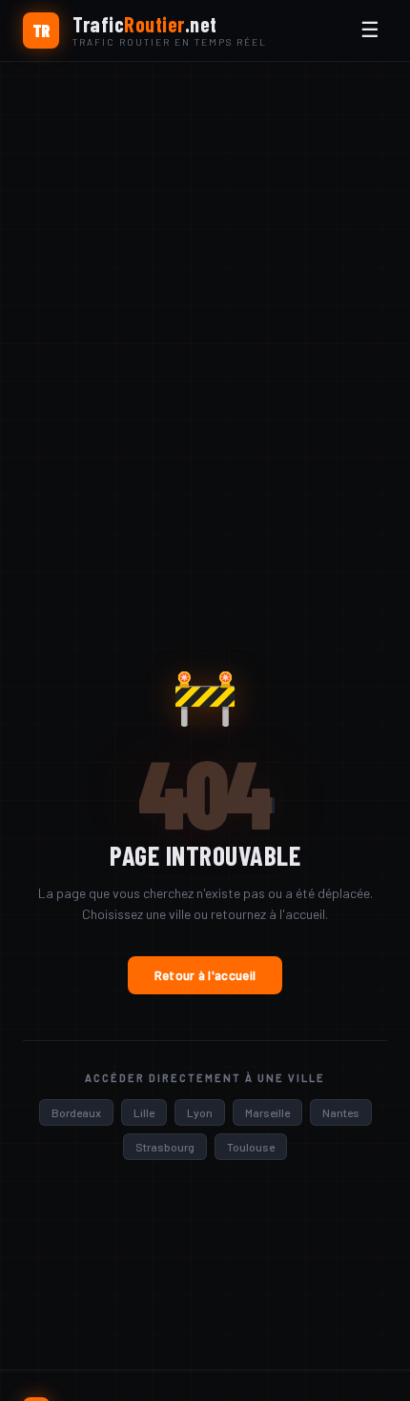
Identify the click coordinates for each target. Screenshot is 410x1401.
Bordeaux (76, 1112)
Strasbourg (165, 1146)
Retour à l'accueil (205, 975)
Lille (143, 1112)
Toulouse (251, 1146)
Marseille (267, 1112)
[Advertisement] (205, 276)
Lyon (200, 1112)
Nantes (340, 1112)
